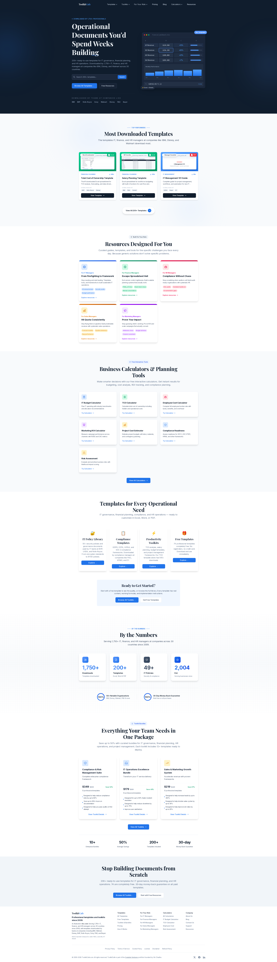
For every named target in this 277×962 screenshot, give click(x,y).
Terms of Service (124, 949)
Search (122, 77)
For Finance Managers (148, 919)
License (147, 949)
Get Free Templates (151, 600)
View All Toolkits (137, 827)
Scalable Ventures (131, 957)
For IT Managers (146, 916)
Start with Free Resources (151, 895)
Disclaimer (155, 949)
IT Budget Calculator (170, 919)
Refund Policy (167, 949)
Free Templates (184, 539)
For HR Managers (146, 923)
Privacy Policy (110, 949)
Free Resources (107, 86)
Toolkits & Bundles (124, 923)
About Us (189, 916)
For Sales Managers (147, 926)
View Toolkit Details (96, 814)
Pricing (155, 4)
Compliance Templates (123, 541)
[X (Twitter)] (194, 957)
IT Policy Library (92, 539)
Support (189, 926)
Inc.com (85, 924)
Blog (165, 4)
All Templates (122, 916)
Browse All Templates (84, 86)
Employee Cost (168, 926)
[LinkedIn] (204, 957)
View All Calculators (137, 480)
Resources (191, 4)
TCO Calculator (168, 923)
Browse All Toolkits (127, 600)
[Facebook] (199, 957)
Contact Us (190, 923)
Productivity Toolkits (153, 541)
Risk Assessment (169, 929)
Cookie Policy (137, 949)
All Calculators (168, 916)
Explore (93, 563)
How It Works (122, 929)
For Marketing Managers (149, 929)
